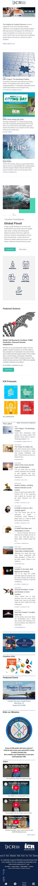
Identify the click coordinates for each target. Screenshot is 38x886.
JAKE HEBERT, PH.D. (20, 627)
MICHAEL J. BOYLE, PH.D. (22, 479)
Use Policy (7, 866)
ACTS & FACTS (25, 423)
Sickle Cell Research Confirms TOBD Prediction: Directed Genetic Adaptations (18, 342)
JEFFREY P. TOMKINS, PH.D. (22, 543)
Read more (8, 369)
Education (35, 855)
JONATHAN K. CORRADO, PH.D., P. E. (24, 441)
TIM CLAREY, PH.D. (20, 563)
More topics (23, 249)
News (7, 855)
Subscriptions (24, 866)
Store (30, 855)
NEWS (4, 77)
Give (27, 855)
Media (18, 855)
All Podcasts (8, 416)
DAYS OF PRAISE (7, 160)
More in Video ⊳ (31, 834)
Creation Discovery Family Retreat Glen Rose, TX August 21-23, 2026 (19, 703)
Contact (31, 866)
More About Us (9, 44)
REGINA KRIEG (19, 459)
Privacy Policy (15, 866)
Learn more (10, 249)
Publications (13, 855)
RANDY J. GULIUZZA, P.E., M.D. (23, 502)
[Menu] (33, 884)
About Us (2, 855)
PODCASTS (32, 423)
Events (23, 855)
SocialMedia (24, 884)
